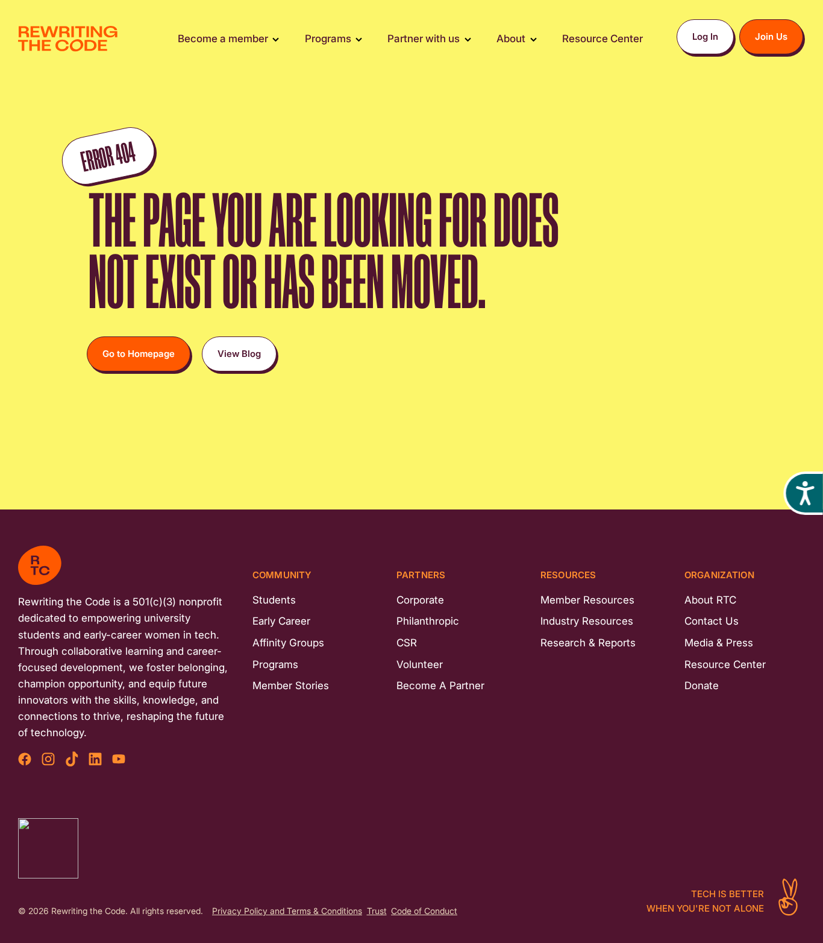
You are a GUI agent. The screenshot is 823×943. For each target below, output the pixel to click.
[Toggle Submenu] (275, 39)
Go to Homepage (138, 353)
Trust (377, 911)
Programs (275, 664)
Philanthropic (427, 621)
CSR (406, 643)
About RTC (710, 600)
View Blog (239, 353)
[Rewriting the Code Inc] (48, 848)
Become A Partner (440, 686)
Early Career (281, 621)
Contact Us (711, 621)
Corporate (420, 600)
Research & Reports (588, 643)
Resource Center (725, 664)
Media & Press (718, 643)
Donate (701, 686)
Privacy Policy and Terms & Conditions (287, 911)
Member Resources (587, 600)
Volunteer (419, 664)
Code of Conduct (424, 911)
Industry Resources (586, 621)
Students (274, 600)
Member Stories (290, 686)
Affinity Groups (288, 643)
